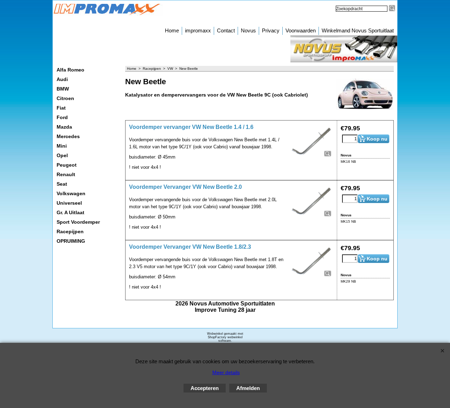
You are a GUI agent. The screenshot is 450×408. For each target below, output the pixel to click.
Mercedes (68, 136)
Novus (248, 30)
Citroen (65, 98)
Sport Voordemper (78, 222)
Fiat (61, 108)
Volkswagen (71, 193)
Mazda (64, 127)
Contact (226, 30)
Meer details (226, 372)
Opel (62, 155)
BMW (63, 89)
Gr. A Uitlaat (70, 212)
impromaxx (198, 30)
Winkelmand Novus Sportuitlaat (358, 30)
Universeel (69, 203)
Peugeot (67, 165)
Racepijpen (70, 231)
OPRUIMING (71, 241)
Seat (62, 184)
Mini (62, 146)
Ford (62, 117)
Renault (66, 174)
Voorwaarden (300, 30)
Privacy (270, 30)
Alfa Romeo (70, 70)
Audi (62, 79)
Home (172, 30)
